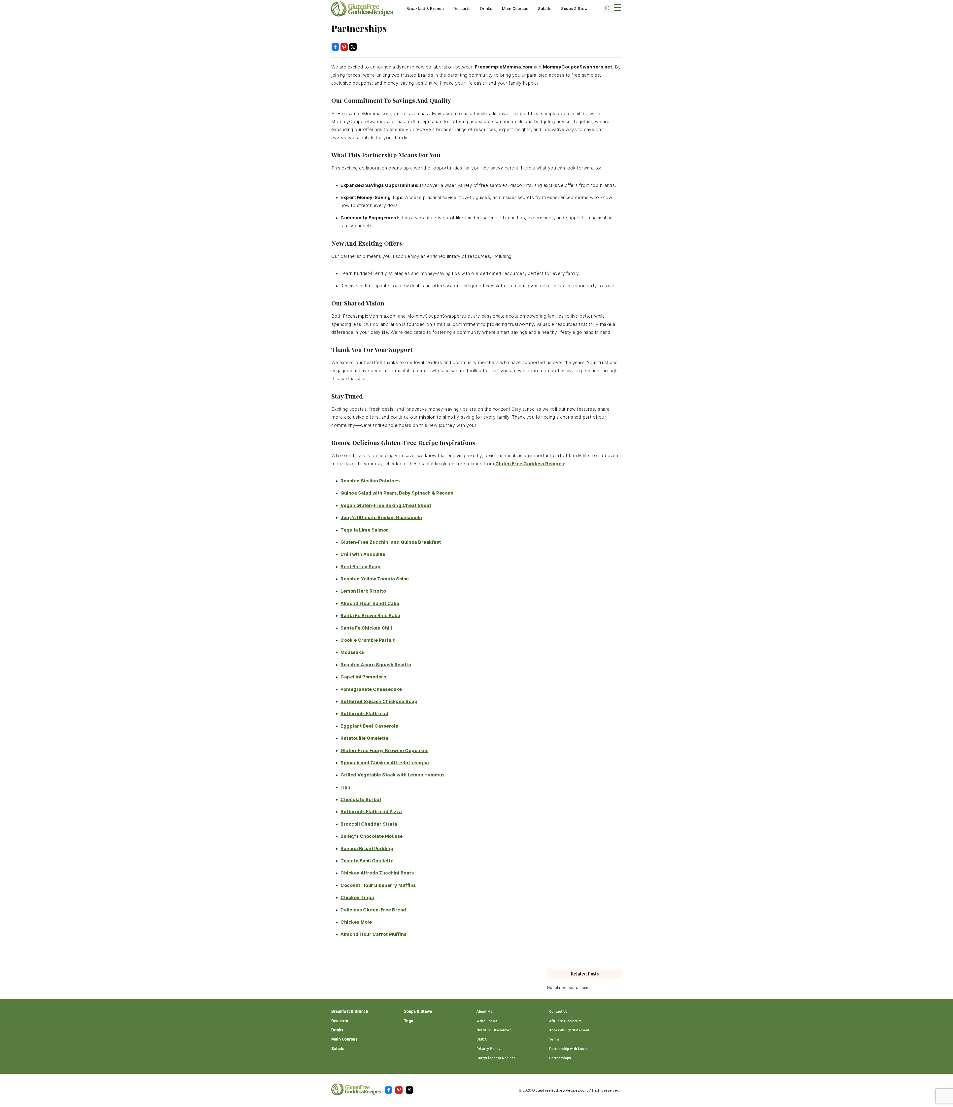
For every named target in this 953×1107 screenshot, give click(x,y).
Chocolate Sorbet (360, 799)
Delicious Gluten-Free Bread (373, 909)
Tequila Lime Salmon (364, 530)
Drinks (486, 8)
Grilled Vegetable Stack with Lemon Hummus (392, 774)
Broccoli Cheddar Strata (368, 824)
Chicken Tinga (357, 897)
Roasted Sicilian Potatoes (370, 480)
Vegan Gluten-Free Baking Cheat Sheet (385, 505)
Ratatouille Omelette (364, 738)
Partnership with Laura (568, 1049)
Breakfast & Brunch (425, 8)
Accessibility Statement (569, 1030)
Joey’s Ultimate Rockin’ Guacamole (381, 517)
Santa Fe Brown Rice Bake (370, 615)
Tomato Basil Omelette (367, 860)
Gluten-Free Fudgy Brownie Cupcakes (384, 750)
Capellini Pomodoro (363, 676)
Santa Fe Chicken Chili (366, 628)
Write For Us (486, 1021)
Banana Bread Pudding (366, 848)
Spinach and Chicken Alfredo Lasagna (384, 762)
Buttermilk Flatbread (364, 713)
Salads (544, 8)
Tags (408, 1020)
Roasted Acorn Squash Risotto (375, 664)
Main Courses (515, 8)
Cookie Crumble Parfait (367, 640)
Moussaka (352, 652)
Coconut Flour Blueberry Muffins (378, 885)
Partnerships (560, 1058)
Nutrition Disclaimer (493, 1030)
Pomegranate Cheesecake (371, 689)
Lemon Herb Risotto (363, 591)
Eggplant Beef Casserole (369, 726)
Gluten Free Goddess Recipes (529, 463)
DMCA (481, 1039)
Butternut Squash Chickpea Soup (378, 701)
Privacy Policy (488, 1049)
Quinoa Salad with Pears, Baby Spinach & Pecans (396, 493)
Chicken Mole (356, 922)
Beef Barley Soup (360, 566)
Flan (345, 787)
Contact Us (558, 1011)
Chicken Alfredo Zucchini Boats (377, 872)
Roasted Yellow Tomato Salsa (374, 578)
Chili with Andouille (362, 554)
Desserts (461, 8)
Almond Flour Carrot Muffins (373, 934)
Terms (554, 1039)
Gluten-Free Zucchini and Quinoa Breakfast (390, 542)
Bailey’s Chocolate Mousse (371, 836)
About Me (484, 1011)
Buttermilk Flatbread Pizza (371, 811)
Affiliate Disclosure (565, 1021)
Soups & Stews (575, 8)
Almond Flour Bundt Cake (369, 603)
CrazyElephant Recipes (496, 1058)
